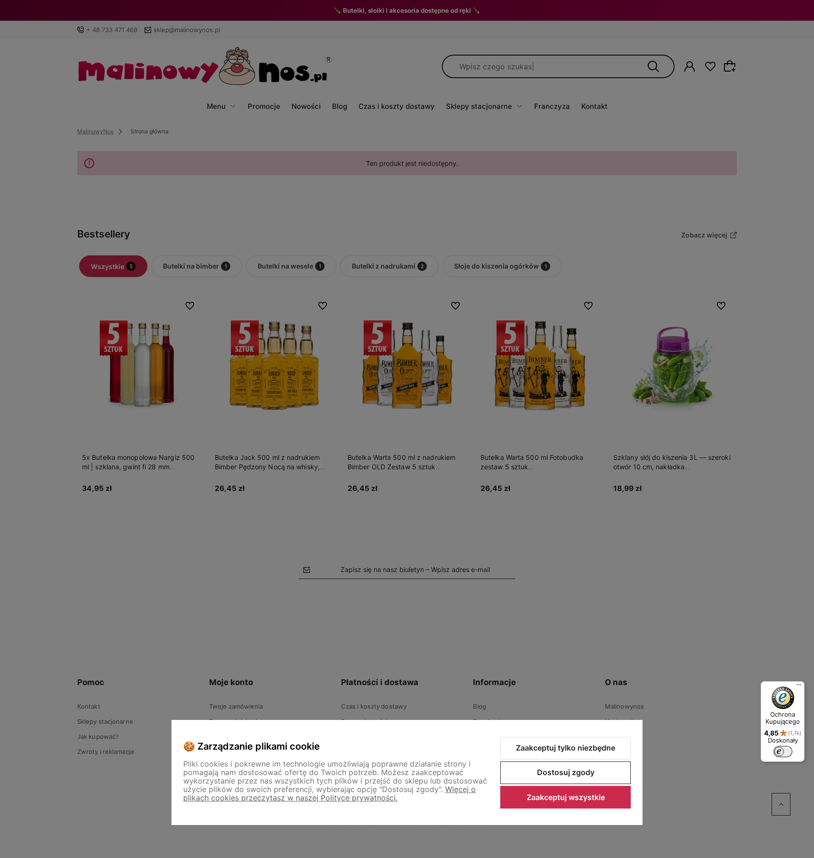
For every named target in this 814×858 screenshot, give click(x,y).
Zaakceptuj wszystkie (566, 797)
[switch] (782, 751)
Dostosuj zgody (565, 772)
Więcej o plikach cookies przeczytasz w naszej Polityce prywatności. (329, 793)
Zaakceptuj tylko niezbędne (565, 747)
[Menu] (799, 687)
